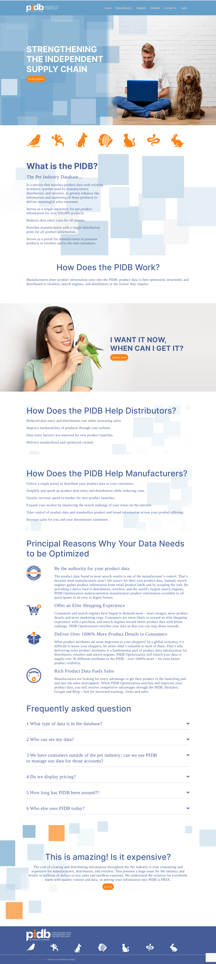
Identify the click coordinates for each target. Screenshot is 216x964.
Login (184, 8)
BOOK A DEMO (36, 78)
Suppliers (141, 8)
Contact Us (170, 8)
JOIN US (108, 886)
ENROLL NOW (119, 357)
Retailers (155, 8)
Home (108, 8)
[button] (211, 960)
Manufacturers (124, 8)
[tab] (108, 725)
